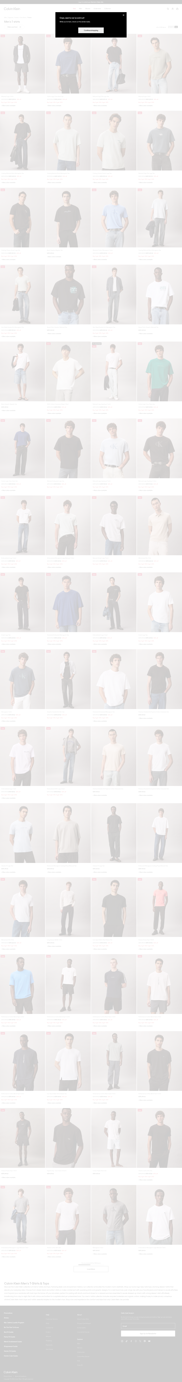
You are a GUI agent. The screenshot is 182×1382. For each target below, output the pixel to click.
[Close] (123, 15)
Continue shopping (91, 30)
